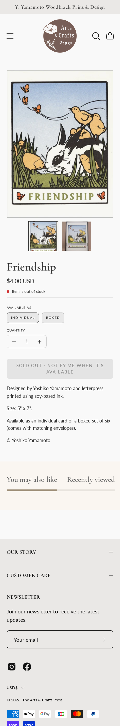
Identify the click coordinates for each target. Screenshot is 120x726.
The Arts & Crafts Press (42, 699)
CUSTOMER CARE (29, 575)
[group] (60, 7)
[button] (95, 36)
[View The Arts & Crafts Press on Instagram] (12, 667)
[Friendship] (43, 236)
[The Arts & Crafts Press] (60, 36)
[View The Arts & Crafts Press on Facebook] (27, 667)
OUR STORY (21, 552)
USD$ (12, 687)
